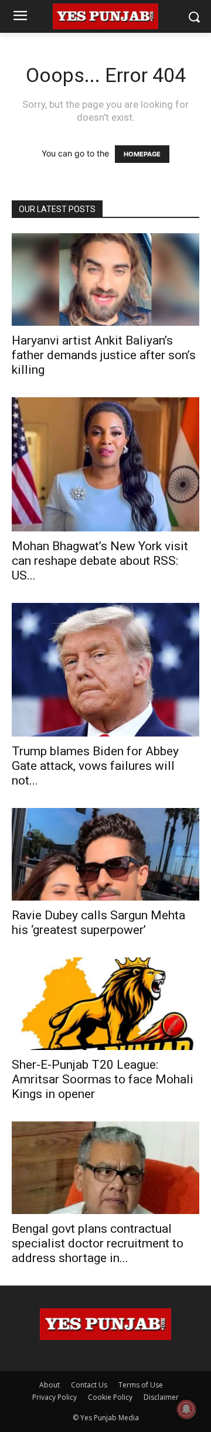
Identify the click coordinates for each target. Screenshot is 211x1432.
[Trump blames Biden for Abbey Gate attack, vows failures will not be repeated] (105, 670)
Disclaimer (161, 1397)
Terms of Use (140, 1385)
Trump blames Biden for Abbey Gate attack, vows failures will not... (95, 765)
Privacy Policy (54, 1397)
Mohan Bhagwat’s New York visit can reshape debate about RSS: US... (100, 560)
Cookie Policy (110, 1397)
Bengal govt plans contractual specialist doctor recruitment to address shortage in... (97, 1243)
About (49, 1385)
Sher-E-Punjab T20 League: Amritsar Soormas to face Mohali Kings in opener (102, 1079)
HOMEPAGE (142, 154)
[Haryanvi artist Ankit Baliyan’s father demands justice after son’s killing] (105, 279)
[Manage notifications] (186, 1409)
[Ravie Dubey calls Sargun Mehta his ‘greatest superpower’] (105, 854)
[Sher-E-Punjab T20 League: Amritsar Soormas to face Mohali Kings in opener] (105, 1003)
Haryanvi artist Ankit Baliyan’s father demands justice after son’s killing (104, 355)
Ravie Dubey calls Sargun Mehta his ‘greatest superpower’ (98, 922)
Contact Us (89, 1385)
